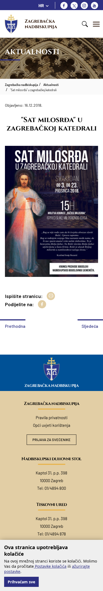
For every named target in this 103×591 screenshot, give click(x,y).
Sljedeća (90, 326)
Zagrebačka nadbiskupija (41, 24)
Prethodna (15, 326)
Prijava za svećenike (51, 440)
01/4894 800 (55, 488)
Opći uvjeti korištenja (51, 425)
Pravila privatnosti (52, 417)
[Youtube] (94, 5)
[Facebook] (64, 5)
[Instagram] (84, 5)
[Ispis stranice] (51, 296)
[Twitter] (74, 5)
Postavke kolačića (50, 566)
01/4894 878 (55, 533)
